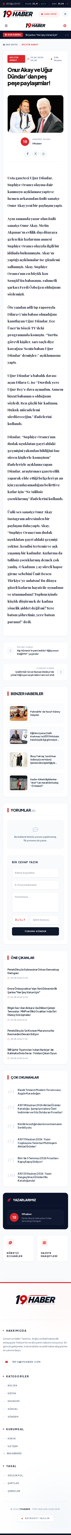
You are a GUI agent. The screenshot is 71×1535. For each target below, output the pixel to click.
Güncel (13, 1409)
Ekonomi (13, 1401)
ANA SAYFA (11, 44)
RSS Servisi (14, 1453)
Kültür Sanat (30, 44)
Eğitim (12, 1393)
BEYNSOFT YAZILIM (37, 1518)
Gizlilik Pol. (16, 1475)
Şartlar (13, 1483)
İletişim (13, 1446)
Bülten (12, 1385)
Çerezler (14, 1491)
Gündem (13, 1416)
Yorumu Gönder (35, 931)
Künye (12, 1438)
